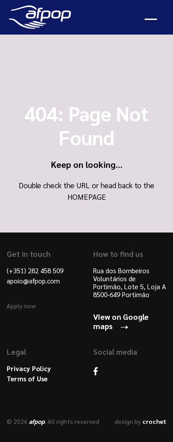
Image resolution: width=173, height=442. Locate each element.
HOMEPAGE (86, 197)
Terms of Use (27, 379)
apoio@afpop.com (33, 281)
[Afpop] (42, 17)
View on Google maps (121, 321)
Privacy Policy (29, 368)
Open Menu (154, 17)
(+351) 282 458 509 (35, 271)
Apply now (21, 306)
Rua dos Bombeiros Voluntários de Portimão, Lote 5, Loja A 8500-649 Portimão (129, 283)
